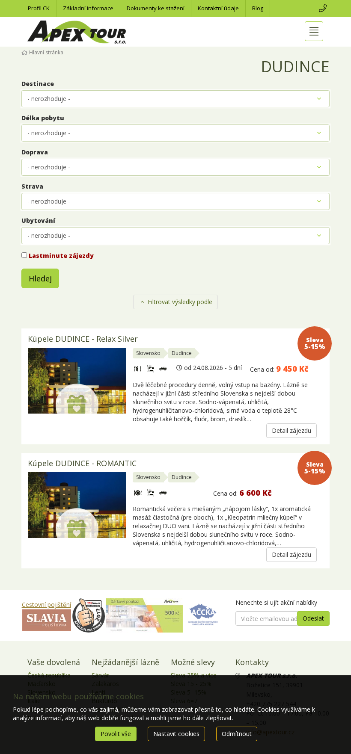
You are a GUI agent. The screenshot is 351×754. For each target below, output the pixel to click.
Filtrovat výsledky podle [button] (179, 302)
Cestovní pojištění (46, 604)
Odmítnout (237, 734)
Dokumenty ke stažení (155, 8)
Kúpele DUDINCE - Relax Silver (83, 339)
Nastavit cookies (176, 734)
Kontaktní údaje (218, 8)
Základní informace (88, 8)
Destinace (37, 84)
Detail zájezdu (291, 430)
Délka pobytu (42, 118)
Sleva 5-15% (314, 343)
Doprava (34, 152)
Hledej (40, 278)
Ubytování (38, 220)
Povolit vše (116, 734)
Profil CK (39, 8)
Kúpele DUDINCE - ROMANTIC (82, 463)
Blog (257, 8)
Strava (32, 186)
